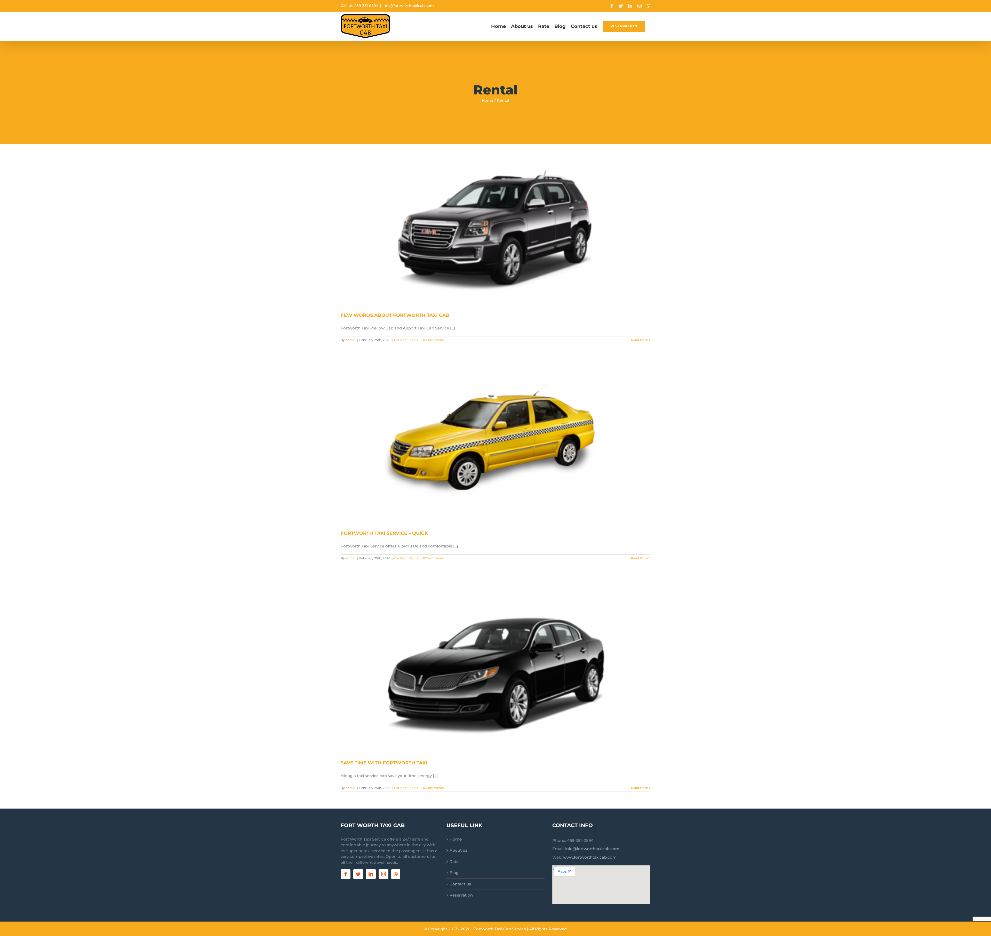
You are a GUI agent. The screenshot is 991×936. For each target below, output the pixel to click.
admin (351, 340)
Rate (454, 861)
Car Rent (401, 340)
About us (458, 850)
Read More (639, 340)
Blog (454, 872)
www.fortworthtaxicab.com (590, 857)
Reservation (461, 895)
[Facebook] (345, 874)
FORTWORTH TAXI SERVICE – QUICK (384, 533)
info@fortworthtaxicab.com (408, 5)
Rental (414, 340)
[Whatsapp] (395, 874)
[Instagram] (383, 874)
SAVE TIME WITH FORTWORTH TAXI (384, 763)
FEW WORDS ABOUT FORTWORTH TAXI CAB (395, 315)
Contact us (460, 884)
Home (456, 839)
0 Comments (433, 340)
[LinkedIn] (371, 874)
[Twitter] (358, 874)
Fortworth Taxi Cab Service (500, 928)
